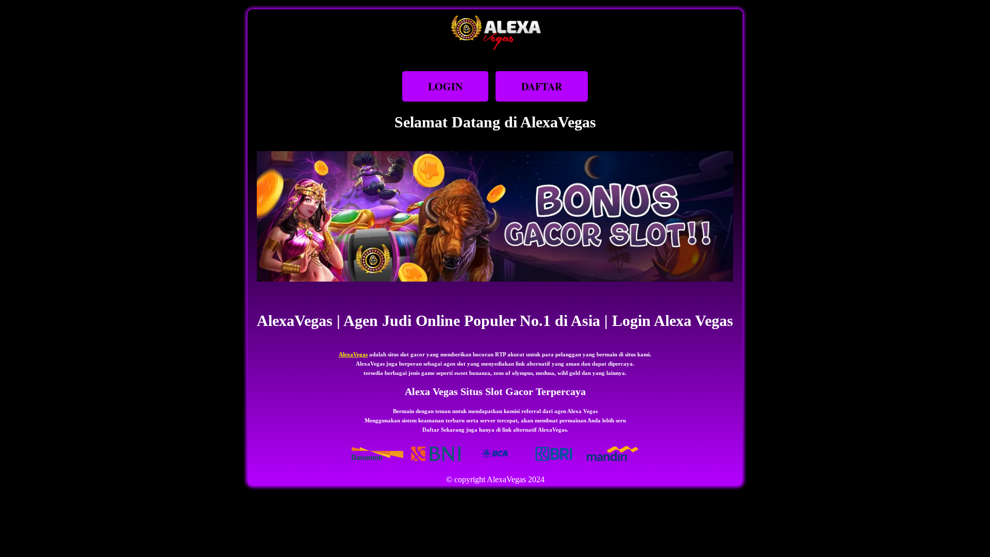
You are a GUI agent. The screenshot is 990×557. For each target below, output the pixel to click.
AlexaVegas (353, 354)
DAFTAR (541, 86)
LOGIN (445, 86)
